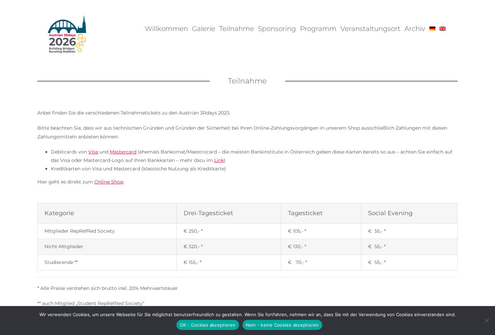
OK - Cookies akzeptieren (208, 325)
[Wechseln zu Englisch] (442, 28)
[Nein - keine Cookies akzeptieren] (486, 320)
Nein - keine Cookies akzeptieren (282, 325)
